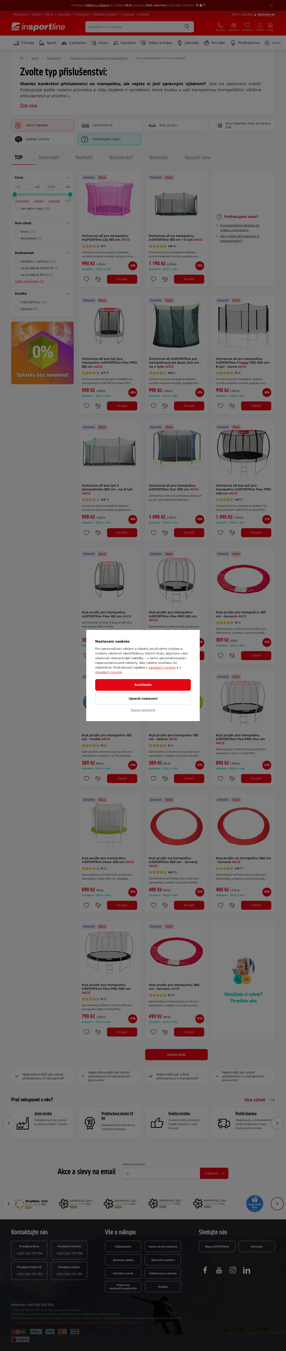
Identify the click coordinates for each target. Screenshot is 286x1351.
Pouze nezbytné (143, 710)
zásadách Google (108, 672)
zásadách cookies (162, 667)
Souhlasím (143, 685)
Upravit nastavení (143, 699)
